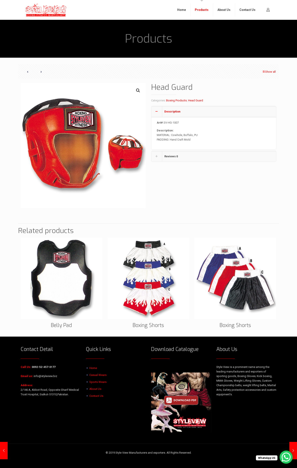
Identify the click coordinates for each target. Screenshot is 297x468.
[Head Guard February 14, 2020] (4, 450)
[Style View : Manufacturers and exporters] (46, 10)
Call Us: (26, 367)
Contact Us (96, 396)
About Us (95, 389)
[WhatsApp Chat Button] (286, 457)
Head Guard (195, 100)
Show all (270, 71)
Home (93, 368)
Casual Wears (98, 375)
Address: (27, 385)
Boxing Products (176, 100)
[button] (138, 90)
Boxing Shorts (148, 325)
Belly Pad (61, 325)
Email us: (27, 376)
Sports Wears (98, 382)
